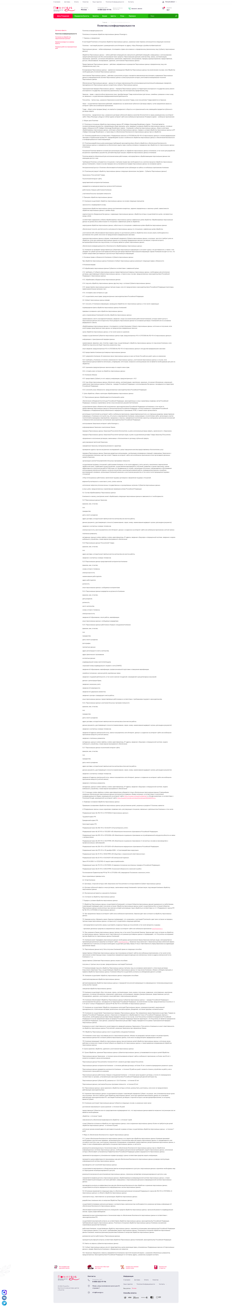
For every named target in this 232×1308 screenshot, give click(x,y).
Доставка (67, 2)
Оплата (76, 2)
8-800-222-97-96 (104, 10)
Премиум (132, 16)
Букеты (96, 16)
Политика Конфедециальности (115, 2)
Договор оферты (60, 30)
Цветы (113, 16)
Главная (104, 22)
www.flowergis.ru (157, 928)
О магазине (56, 2)
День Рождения (63, 16)
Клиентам (85, 2)
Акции (104, 16)
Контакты (131, 2)
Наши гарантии (97, 2)
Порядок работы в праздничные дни (66, 47)
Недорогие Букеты (81, 16)
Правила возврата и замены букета (64, 42)
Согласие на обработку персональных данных (63, 37)
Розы (122, 16)
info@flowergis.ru (97, 1292)
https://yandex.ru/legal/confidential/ (135, 796)
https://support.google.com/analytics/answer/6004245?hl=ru (136, 798)
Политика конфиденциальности (66, 34)
